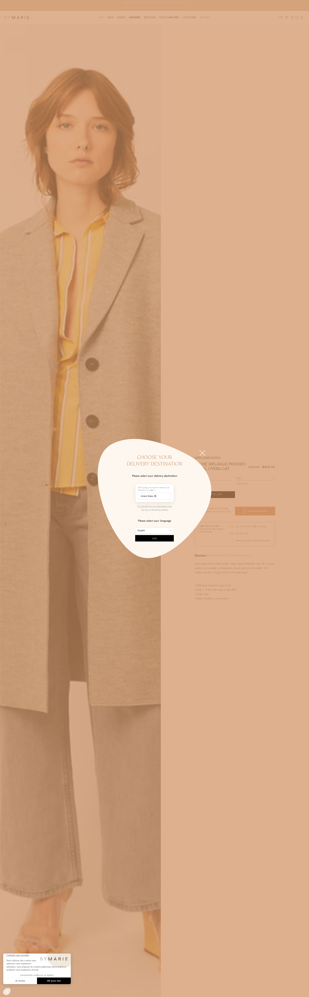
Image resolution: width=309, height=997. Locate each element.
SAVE (154, 538)
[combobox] (154, 496)
